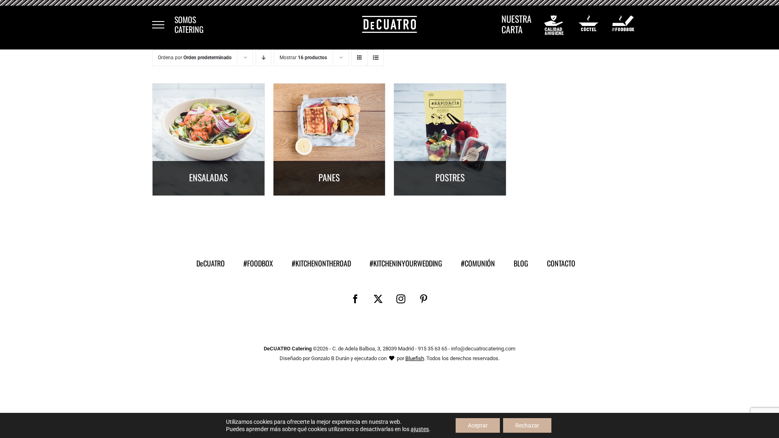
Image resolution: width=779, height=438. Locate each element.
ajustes (420, 429)
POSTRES (450, 177)
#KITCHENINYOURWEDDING (406, 263)
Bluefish (414, 358)
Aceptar (478, 425)
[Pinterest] (423, 298)
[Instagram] (400, 298)
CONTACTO (561, 263)
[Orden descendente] (263, 57)
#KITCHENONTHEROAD (321, 263)
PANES (329, 177)
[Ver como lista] (375, 58)
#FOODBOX (258, 263)
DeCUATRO (210, 263)
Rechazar (527, 425)
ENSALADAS (208, 177)
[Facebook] (355, 298)
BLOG (521, 263)
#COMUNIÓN (478, 263)
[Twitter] (378, 298)
